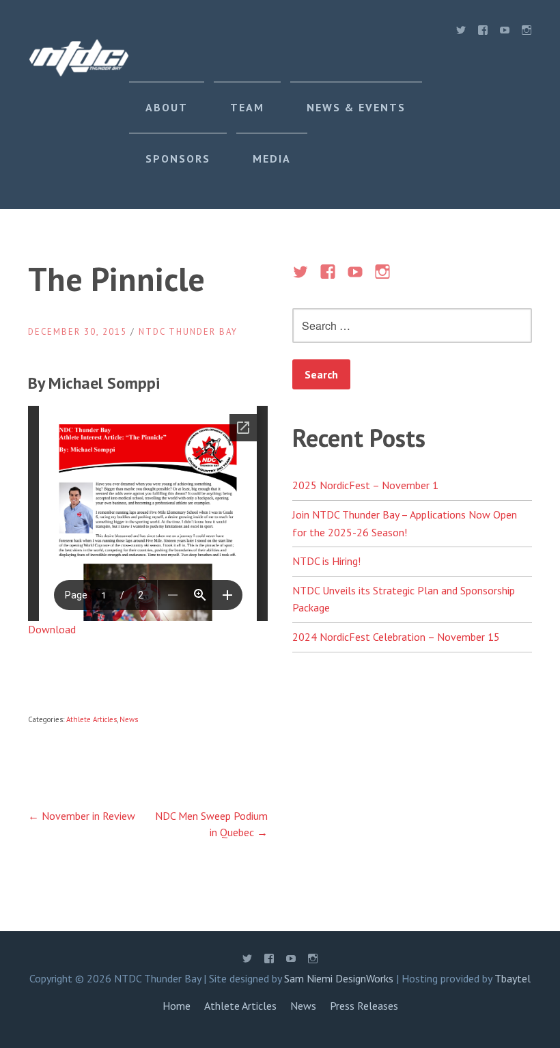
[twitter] (461, 33)
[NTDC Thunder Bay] (78, 72)
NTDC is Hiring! (326, 561)
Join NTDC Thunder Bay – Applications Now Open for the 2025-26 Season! (404, 523)
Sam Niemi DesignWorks (338, 978)
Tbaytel (512, 978)
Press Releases (364, 1005)
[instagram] (526, 33)
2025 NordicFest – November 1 (365, 485)
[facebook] (482, 33)
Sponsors (177, 158)
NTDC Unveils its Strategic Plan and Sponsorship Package (403, 599)
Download (52, 629)
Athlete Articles (91, 719)
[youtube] (504, 33)
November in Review (81, 816)
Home (177, 1005)
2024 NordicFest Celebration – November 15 (396, 637)
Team (247, 107)
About (166, 107)
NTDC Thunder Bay (188, 331)
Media (272, 158)
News (129, 719)
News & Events (356, 107)
